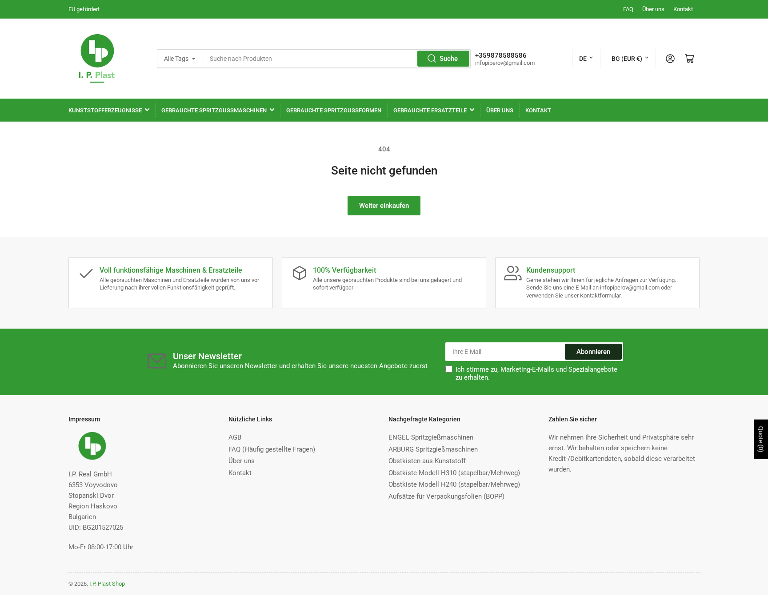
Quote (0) (760, 439)
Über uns (653, 9)
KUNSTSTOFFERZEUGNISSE (105, 110)
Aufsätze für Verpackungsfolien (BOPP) (446, 496)
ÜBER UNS (499, 110)
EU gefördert (84, 9)
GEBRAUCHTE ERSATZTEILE (430, 110)
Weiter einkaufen (384, 206)
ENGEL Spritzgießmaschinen (430, 437)
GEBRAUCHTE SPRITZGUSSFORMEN (333, 110)
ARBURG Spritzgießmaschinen (433, 449)
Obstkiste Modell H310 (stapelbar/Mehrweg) (454, 473)
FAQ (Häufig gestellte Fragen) (271, 449)
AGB (234, 437)
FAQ (628, 9)
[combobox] (337, 58)
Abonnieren (593, 352)
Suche (449, 59)
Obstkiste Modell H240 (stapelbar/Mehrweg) (454, 484)
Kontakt (683, 9)
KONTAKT (538, 110)
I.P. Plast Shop (107, 583)
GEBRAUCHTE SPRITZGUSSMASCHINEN (214, 110)
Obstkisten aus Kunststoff (427, 461)
